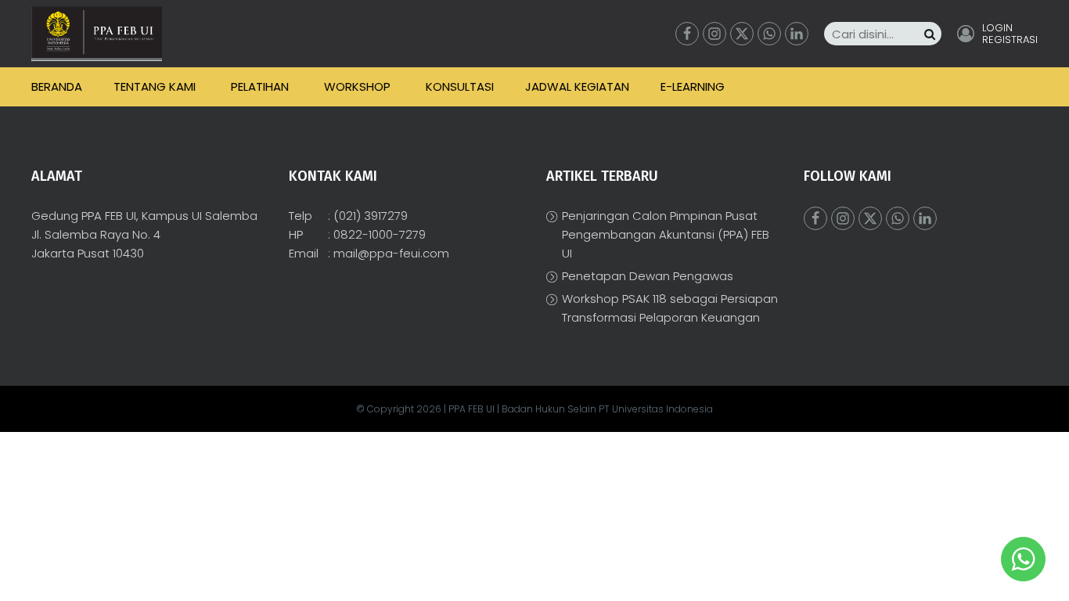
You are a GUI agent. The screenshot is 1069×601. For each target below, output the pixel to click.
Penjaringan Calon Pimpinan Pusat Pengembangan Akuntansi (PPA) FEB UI (665, 234)
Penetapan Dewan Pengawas (647, 276)
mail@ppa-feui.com (391, 253)
